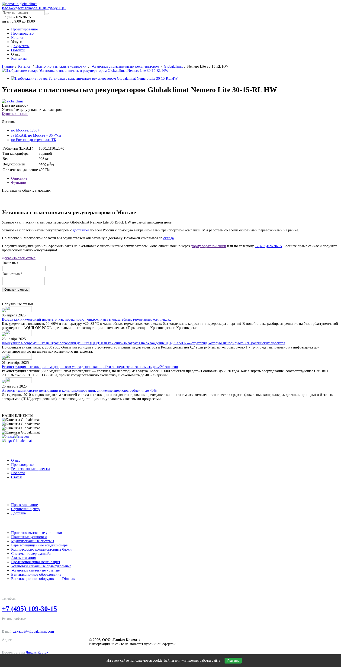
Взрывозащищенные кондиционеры (39, 545)
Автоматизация (23, 558)
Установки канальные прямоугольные (41, 566)
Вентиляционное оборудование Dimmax (43, 579)
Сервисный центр (25, 509)
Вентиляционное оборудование (36, 574)
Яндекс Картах (37, 652)
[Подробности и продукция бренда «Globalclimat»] (13, 101)
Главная (8, 66)
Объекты (18, 50)
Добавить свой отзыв (18, 258)
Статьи (16, 477)
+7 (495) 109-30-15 (29, 608)
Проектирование (24, 29)
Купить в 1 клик (15, 114)
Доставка (18, 513)
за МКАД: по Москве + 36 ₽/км (36, 135)
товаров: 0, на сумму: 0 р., (34, 8)
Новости (18, 473)
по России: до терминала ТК (33, 140)
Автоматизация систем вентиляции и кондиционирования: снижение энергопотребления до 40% (79, 390)
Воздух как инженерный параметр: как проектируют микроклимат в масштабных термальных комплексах (86, 319)
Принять (233, 660)
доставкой (81, 230)
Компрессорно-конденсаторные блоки (41, 549)
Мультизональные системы (32, 541)
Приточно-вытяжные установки (61, 66)
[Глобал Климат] (17, 441)
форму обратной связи (208, 246)
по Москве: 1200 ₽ (25, 130)
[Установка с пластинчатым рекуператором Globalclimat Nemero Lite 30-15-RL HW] (85, 70)
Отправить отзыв (16, 289)
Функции (18, 182)
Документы (20, 46)
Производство (22, 33)
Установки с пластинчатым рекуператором (125, 66)
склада (168, 238)
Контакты (19, 58)
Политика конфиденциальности (205, 644)
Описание (19, 178)
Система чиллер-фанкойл (31, 553)
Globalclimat (173, 66)
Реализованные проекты (30, 469)
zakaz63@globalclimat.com (33, 631)
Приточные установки (29, 537)
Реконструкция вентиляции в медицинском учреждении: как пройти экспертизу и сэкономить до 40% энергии (90, 367)
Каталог (17, 37)
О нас (15, 460)
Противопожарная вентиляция (35, 562)
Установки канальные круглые (35, 570)
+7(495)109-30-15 (268, 246)
